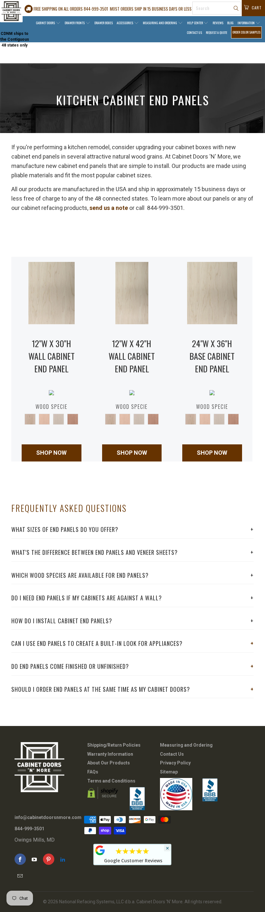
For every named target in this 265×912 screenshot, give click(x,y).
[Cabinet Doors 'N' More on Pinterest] (48, 859)
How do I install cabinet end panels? (132, 621)
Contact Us (194, 32)
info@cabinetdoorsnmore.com (48, 817)
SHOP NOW (51, 452)
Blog (230, 22)
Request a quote (216, 32)
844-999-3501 (29, 828)
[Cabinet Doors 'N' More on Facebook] (20, 859)
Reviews (218, 22)
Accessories (125, 22)
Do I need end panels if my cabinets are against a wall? (132, 598)
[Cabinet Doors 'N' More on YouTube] (34, 859)
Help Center (195, 22)
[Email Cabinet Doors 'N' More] (20, 875)
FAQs (92, 771)
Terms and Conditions (111, 780)
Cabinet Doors (46, 22)
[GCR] (100, 850)
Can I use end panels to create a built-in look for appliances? (132, 643)
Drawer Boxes (103, 22)
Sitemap (169, 771)
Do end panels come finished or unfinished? (132, 666)
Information (246, 22)
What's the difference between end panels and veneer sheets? (132, 552)
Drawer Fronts (75, 22)
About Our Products (108, 762)
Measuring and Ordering (160, 22)
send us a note (109, 207)
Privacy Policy (175, 762)
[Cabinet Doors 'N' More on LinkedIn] (63, 859)
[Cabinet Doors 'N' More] (11, 11)
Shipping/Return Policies (114, 745)
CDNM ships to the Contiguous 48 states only (14, 39)
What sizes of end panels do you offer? (132, 529)
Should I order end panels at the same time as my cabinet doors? (132, 689)
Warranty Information (110, 754)
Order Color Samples (246, 32)
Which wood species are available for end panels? (132, 575)
